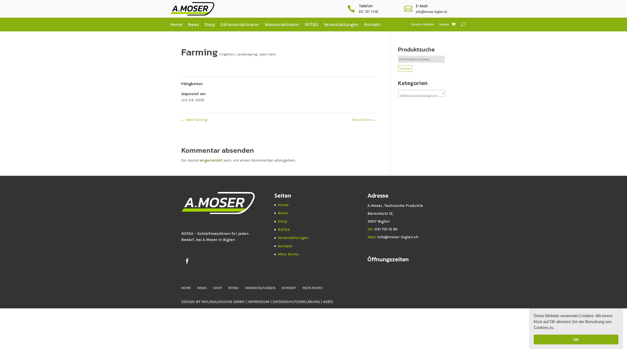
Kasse (444, 24)
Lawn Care (267, 54)
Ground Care (364, 120)
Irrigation (227, 54)
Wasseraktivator (282, 24)
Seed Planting (194, 120)
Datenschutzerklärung (297, 301)
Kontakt (372, 24)
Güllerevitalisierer (239, 24)
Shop (210, 24)
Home (176, 24)
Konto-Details (422, 24)
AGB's (328, 301)
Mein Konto (288, 254)
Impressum (258, 301)
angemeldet (211, 160)
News (193, 24)
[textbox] (422, 95)
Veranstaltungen (341, 24)
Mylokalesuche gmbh (223, 301)
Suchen (405, 68)
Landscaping (247, 54)
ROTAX (311, 24)
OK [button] (576, 339)
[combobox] (422, 93)
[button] (556, 328)
